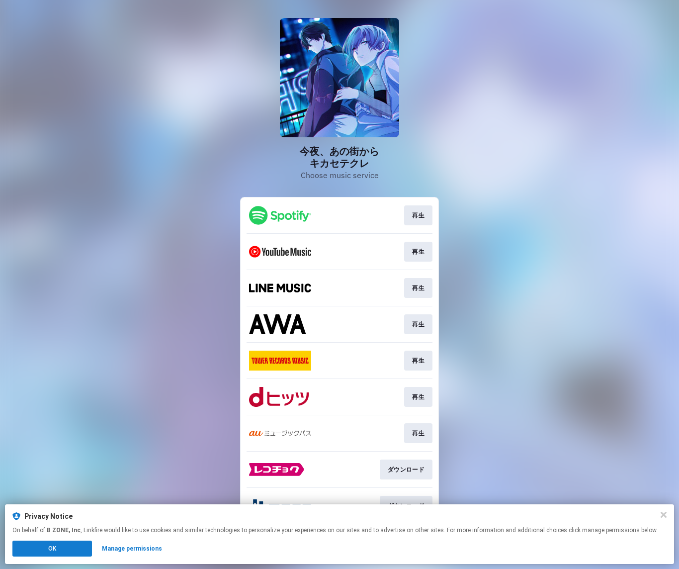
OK (52, 548)
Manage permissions (132, 548)
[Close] (664, 515)
